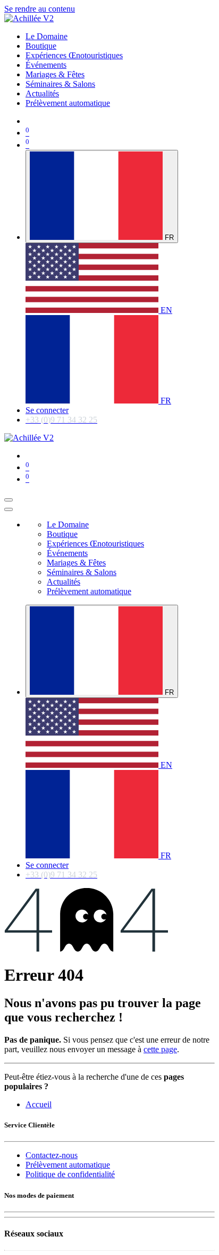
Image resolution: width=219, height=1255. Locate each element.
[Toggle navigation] (8, 499)
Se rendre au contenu (39, 8)
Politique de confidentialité (70, 1174)
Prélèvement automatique (68, 1164)
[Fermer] (8, 509)
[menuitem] (47, 36)
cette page (160, 1049)
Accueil (39, 1104)
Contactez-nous (52, 1155)
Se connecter (47, 410)
